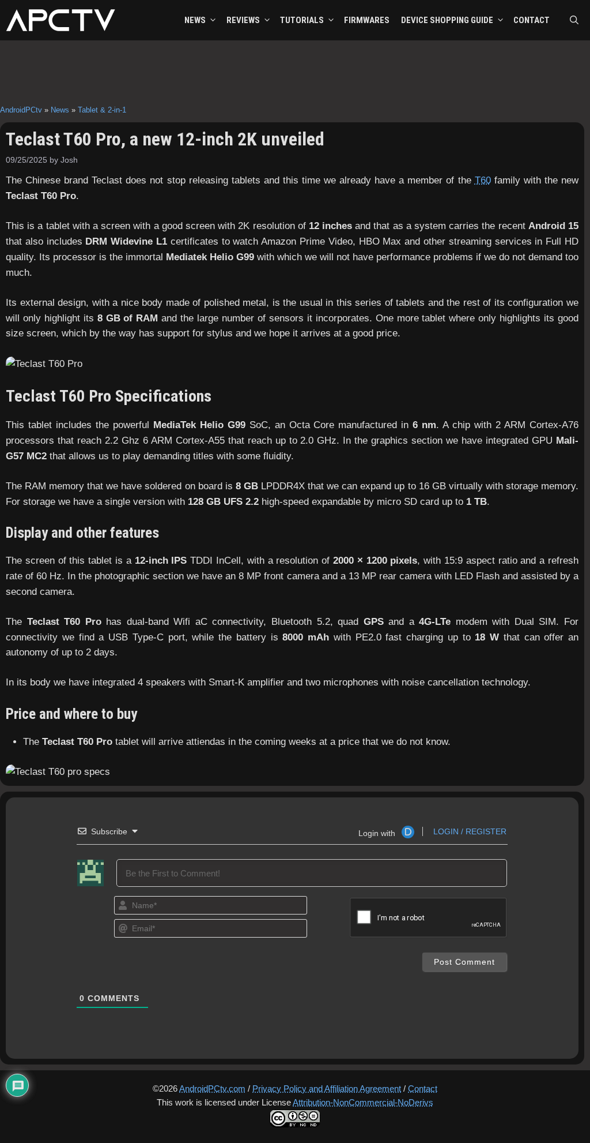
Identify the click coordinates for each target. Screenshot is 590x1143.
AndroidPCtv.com (212, 1088)
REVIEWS (243, 20)
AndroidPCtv (21, 110)
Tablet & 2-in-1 (102, 110)
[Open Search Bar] (574, 20)
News (60, 110)
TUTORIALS (302, 20)
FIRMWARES (366, 20)
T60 (483, 180)
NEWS (195, 20)
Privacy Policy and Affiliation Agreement (326, 1088)
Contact (422, 1088)
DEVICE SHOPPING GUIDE (447, 20)
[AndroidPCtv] (60, 20)
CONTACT (531, 20)
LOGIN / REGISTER (468, 831)
